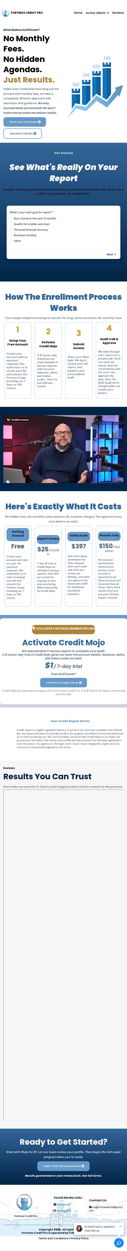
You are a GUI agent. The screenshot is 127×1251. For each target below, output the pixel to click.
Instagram (64, 1211)
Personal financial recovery (31, 229)
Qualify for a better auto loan (32, 224)
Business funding (25, 235)
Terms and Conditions (53, 1238)
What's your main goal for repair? (31, 212)
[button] (111, 254)
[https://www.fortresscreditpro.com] (5, 13)
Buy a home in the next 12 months (35, 218)
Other (17, 240)
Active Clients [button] (96, 13)
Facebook (63, 1204)
